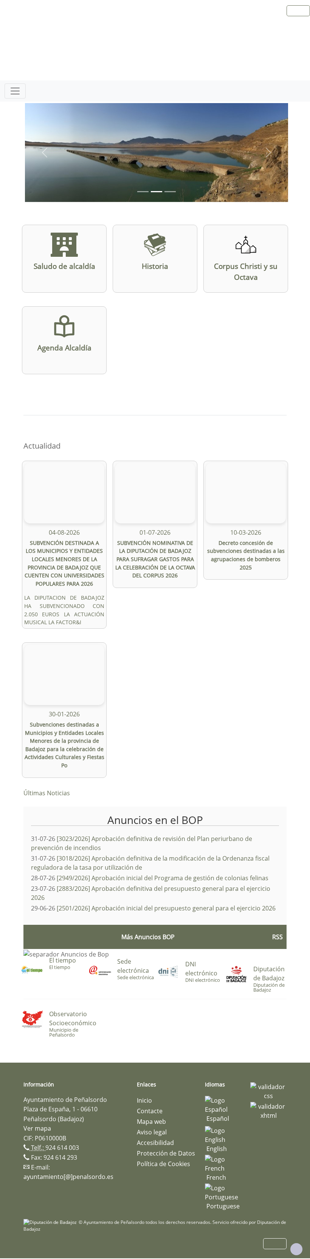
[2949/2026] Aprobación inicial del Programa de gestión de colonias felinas (162, 878)
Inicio (144, 1100)
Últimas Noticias (46, 793)
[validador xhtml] (268, 1110)
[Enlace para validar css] (268, 1090)
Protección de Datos (166, 1153)
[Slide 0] (143, 191)
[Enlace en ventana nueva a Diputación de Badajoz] (51, 1222)
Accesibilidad (155, 1143)
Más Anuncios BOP (148, 937)
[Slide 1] (156, 191)
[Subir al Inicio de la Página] (296, 1249)
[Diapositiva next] (268, 152)
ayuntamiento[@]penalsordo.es (68, 1177)
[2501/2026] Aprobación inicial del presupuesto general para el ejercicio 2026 (166, 908)
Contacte (150, 1111)
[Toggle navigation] (15, 91)
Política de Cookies (163, 1164)
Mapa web (151, 1121)
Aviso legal (152, 1132)
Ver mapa (37, 1128)
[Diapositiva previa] (44, 152)
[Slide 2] (170, 191)
